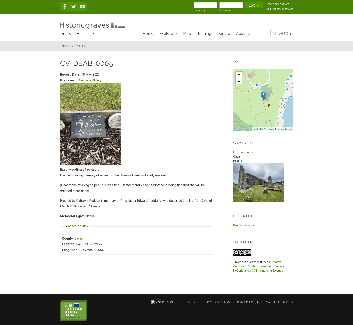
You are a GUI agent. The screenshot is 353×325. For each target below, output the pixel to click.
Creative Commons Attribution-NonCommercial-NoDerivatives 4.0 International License (258, 266)
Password (225, 10)
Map (187, 33)
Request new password (279, 9)
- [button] (239, 81)
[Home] (92, 25)
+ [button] (239, 74)
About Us (244, 33)
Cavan (78, 238)
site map (265, 302)
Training (204, 33)
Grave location (78, 226)
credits (193, 302)
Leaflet (256, 129)
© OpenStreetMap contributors (276, 129)
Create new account (277, 4)
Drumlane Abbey (89, 80)
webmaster (285, 302)
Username (200, 10)
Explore (166, 33)
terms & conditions (217, 302)
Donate (223, 33)
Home (148, 33)
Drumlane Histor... (244, 225)
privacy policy (245, 302)
